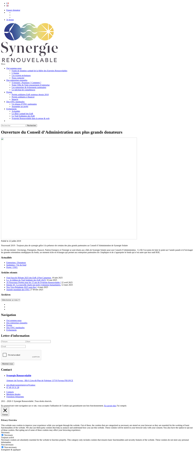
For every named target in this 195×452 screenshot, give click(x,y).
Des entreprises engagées (16, 80)
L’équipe (15, 73)
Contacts (10, 392)
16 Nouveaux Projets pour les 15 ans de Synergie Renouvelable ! (33, 282)
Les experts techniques (21, 75)
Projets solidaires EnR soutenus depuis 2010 (30, 94)
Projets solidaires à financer (23, 97)
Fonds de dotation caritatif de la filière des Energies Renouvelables (39, 71)
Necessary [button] (5, 432)
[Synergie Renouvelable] (29, 61)
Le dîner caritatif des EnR (22, 114)
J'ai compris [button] (121, 406)
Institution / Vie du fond (16, 265)
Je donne (10, 20)
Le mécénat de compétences (23, 90)
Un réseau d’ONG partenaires (24, 104)
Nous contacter (18, 78)
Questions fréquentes (15, 397)
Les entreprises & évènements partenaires (29, 87)
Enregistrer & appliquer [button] (11, 450)
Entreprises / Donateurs (16, 262)
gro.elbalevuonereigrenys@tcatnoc (20, 385)
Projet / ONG (12, 267)
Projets (9, 92)
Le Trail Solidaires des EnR (23, 116)
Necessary (8, 435)
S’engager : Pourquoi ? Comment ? (26, 82)
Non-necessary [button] (7, 445)
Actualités (16, 111)
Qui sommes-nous (13, 68)
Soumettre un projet (20, 106)
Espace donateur (13, 10)
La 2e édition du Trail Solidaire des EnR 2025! (26, 280)
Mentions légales (13, 394)
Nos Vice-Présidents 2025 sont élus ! (21, 287)
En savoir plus (110, 406)
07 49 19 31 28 (12, 387)
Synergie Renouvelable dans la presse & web (30, 118)
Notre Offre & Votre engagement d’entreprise (31, 85)
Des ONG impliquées (15, 102)
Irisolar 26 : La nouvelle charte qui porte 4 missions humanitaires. (33, 285)
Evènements (11, 109)
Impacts (15, 99)
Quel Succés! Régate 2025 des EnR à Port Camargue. (28, 278)
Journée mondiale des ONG (18, 289)
